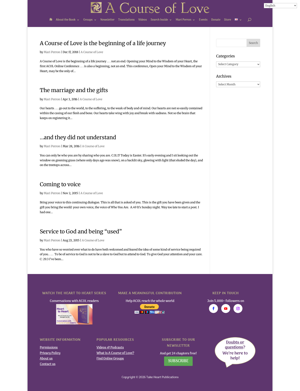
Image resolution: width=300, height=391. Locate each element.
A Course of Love (92, 52)
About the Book (66, 20)
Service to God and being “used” (81, 231)
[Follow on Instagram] (237, 308)
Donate (215, 20)
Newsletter (107, 20)
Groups (88, 20)
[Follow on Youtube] (225, 308)
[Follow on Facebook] (213, 308)
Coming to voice (60, 184)
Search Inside (159, 20)
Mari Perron (183, 20)
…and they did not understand (78, 137)
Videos (142, 20)
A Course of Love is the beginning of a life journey (103, 43)
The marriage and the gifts (74, 90)
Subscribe (178, 361)
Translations (126, 20)
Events (203, 20)
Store (227, 20)
